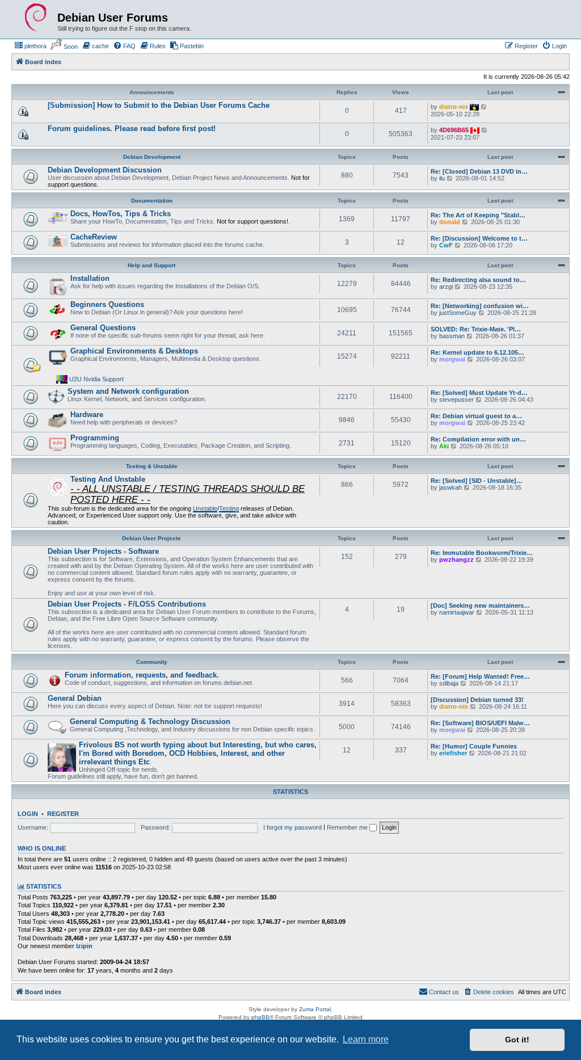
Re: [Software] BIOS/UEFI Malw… (480, 723)
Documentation (151, 200)
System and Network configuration (128, 391)
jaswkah (450, 487)
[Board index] (35, 17)
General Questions (103, 327)
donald (449, 221)
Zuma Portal (315, 1009)
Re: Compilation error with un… (478, 439)
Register (63, 813)
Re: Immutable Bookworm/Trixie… (482, 552)
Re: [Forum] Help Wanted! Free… (480, 676)
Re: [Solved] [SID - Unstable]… (477, 480)
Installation (90, 278)
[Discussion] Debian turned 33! (477, 699)
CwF (446, 245)
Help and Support (151, 265)
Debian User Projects (151, 538)
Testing (229, 508)
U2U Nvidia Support (96, 379)
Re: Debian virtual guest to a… (476, 416)
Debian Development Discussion (105, 170)
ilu (442, 178)
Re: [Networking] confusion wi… (480, 305)
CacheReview (93, 237)
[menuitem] (30, 46)
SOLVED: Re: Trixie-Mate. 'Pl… (476, 329)
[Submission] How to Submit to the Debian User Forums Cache (159, 105)
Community (151, 662)
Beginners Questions (107, 304)
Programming (94, 438)
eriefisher (453, 753)
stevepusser (456, 399)
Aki (444, 446)
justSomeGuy (458, 312)
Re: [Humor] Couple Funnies (474, 746)
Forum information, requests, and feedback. (142, 675)
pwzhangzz (456, 559)
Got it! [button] (517, 1039)
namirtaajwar (456, 612)
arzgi (446, 286)
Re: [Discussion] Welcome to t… (479, 238)
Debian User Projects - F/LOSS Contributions (127, 604)
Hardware (86, 414)
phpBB (260, 1017)
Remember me (348, 827)
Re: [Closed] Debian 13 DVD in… (479, 171)
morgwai (452, 359)
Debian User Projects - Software (103, 551)
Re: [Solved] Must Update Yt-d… (479, 392)
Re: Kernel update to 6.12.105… (477, 352)
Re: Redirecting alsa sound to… (478, 279)
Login (28, 813)
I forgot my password (292, 827)
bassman (452, 336)
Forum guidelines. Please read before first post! (132, 128)
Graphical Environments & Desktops (134, 351)
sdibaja (448, 683)
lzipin (84, 946)
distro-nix (453, 106)
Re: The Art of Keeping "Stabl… (478, 215)
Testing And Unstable (107, 479)
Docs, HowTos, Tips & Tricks (120, 213)
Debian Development (151, 157)
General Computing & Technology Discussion (150, 721)
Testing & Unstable (152, 466)
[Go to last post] (484, 106)
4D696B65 (454, 130)
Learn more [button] (366, 1039)
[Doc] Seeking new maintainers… (480, 605)
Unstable (205, 508)
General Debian (75, 698)
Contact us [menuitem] (444, 992)
